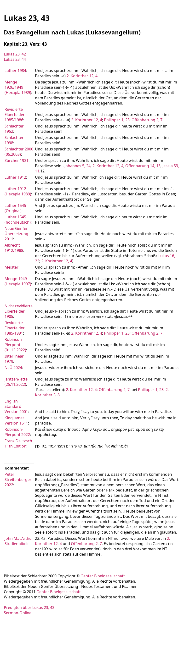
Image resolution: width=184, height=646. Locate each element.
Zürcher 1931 (17, 160)
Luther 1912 (15, 177)
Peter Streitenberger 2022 (18, 479)
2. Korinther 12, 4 (82, 75)
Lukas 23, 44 (15, 59)
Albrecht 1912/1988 (14, 248)
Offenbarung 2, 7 (147, 119)
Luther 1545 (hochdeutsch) (18, 219)
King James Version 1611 (16, 420)
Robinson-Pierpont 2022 (17, 432)
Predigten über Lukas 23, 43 (29, 607)
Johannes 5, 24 (77, 165)
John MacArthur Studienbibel (19, 541)
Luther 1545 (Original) (15, 208)
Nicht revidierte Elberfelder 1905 (19, 311)
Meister (11, 267)
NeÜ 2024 (13, 367)
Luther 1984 (15, 70)
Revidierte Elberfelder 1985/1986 (15, 114)
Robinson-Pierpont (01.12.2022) (15, 345)
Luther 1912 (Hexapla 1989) (18, 191)
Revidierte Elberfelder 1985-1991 (15, 328)
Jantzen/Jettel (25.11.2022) (17, 381)
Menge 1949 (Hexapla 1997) (18, 281)
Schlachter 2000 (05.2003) (19, 151)
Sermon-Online (17, 612)
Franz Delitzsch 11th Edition (18, 443)
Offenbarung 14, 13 (143, 165)
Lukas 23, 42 (15, 54)
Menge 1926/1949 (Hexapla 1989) (18, 87)
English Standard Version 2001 (16, 406)
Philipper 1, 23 (117, 119)
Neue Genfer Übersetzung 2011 (16, 234)
